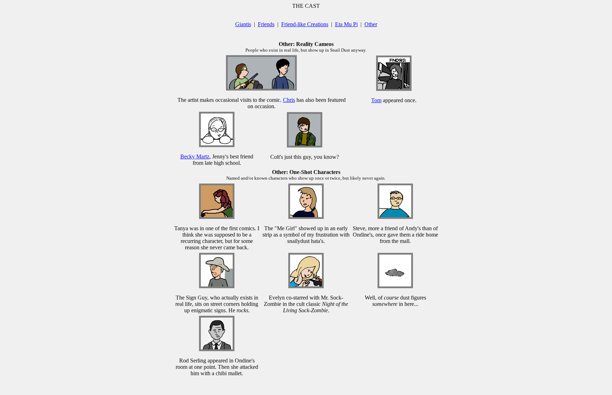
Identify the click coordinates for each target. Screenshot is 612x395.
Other (370, 24)
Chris (289, 100)
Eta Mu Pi (346, 24)
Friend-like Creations (304, 24)
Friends (266, 24)
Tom (376, 100)
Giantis (243, 24)
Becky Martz (194, 156)
